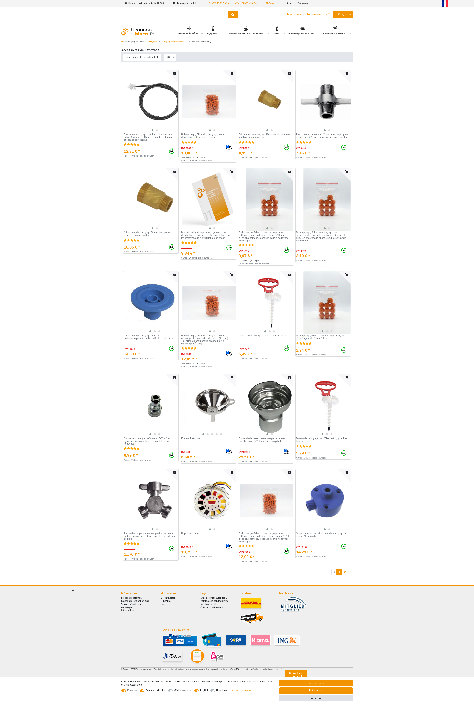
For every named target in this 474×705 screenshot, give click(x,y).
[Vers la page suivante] (350, 572)
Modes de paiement (131, 597)
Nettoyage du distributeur (172, 41)
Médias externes (183, 690)
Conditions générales (211, 607)
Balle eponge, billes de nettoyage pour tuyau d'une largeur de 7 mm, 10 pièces (320, 337)
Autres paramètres (242, 690)
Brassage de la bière (301, 33)
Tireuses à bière (188, 33)
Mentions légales (209, 604)
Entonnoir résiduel (191, 438)
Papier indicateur (190, 533)
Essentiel (132, 690)
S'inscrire (166, 601)
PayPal (204, 690)
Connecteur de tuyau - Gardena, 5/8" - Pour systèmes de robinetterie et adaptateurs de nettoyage (147, 441)
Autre (276, 33)
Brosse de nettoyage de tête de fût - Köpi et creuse (262, 337)
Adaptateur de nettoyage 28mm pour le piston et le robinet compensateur (264, 136)
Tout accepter (316, 682)
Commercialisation (155, 690)
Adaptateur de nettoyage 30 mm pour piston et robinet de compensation (149, 234)
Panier (164, 604)
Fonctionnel (222, 690)
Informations (128, 610)
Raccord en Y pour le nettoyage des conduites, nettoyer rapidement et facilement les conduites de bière (149, 536)
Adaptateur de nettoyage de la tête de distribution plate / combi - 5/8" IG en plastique (149, 337)
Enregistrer (316, 697)
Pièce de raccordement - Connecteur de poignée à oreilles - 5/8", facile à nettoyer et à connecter (322, 136)
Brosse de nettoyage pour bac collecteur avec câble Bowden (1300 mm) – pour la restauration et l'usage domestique (149, 137)
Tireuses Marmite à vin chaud (245, 33)
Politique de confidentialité (214, 601)
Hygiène (212, 33)
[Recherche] (233, 14)
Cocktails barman (334, 33)
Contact (272, 3)
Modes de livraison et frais (135, 601)
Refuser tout (316, 690)
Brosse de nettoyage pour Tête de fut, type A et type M (321, 440)
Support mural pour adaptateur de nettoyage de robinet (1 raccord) (321, 535)
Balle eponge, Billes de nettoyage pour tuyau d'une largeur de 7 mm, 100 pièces (205, 136)
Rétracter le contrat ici (296, 675)
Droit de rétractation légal (213, 597)
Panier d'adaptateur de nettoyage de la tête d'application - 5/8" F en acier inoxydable (262, 440)
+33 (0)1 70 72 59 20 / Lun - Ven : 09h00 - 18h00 (232, 3)
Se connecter (168, 597)
